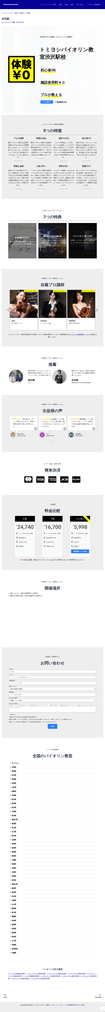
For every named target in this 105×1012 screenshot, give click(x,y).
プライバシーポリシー (58, 1005)
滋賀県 (14, 864)
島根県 (14, 892)
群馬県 (14, 803)
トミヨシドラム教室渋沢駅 (70, 976)
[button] (52, 763)
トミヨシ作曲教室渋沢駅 (31, 976)
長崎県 (14, 932)
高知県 (14, 920)
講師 (60, 4)
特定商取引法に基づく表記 (76, 1005)
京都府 (14, 868)
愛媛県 (14, 916)
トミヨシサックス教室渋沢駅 (50, 976)
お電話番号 (12, 680)
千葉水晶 (43, 321)
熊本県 (14, 936)
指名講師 (11, 692)
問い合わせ (80, 4)
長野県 (14, 844)
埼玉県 (14, 807)
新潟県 (14, 823)
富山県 (14, 827)
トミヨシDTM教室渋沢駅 (16, 974)
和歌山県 (15, 884)
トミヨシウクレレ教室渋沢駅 (36, 974)
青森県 (14, 771)
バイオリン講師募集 (93, 4)
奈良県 (14, 880)
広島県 (14, 900)
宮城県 (14, 779)
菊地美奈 (72, 321)
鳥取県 (14, 888)
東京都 (14, 815)
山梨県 (14, 840)
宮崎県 (14, 945)
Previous (8, 429)
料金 (66, 4)
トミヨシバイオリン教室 (48, 4)
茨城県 (14, 795)
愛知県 (14, 856)
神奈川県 (15, 819)
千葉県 (14, 811)
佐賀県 (14, 928)
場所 (72, 4)
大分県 (14, 940)
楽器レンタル (12, 686)
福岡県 (14, 924)
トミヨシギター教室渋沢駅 (76, 974)
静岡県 (14, 852)
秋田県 (14, 783)
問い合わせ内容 (13, 703)
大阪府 (14, 872)
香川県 (14, 912)
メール (11, 674)
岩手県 (14, 775)
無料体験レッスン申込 (80, 551)
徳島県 (14, 908)
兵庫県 (14, 876)
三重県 (14, 860)
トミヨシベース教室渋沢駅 (20, 978)
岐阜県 (14, 848)
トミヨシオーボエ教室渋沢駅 (56, 974)
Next (97, 429)
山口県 (14, 904)
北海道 (14, 767)
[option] (23, 309)
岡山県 (14, 896)
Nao (13, 321)
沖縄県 (14, 953)
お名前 (11, 669)
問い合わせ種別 (13, 698)
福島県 (14, 791)
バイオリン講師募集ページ (79, 334)
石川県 (14, 831)
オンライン (15, 763)
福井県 (14, 835)
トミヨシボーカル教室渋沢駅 (40, 978)
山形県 (14, 787)
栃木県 (14, 799)
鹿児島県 (15, 949)
